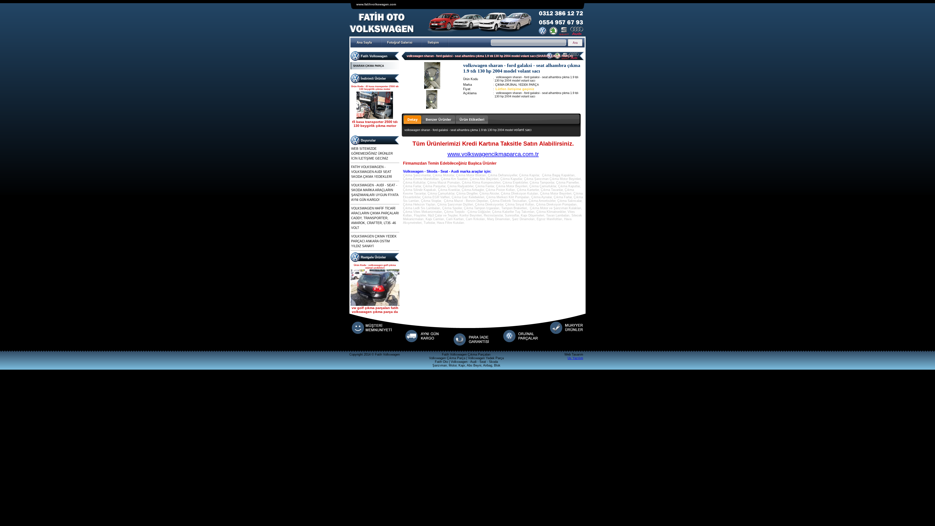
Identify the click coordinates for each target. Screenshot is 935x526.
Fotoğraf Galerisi (399, 42)
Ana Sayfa (364, 42)
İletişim (433, 42)
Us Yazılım (575, 358)
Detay (412, 119)
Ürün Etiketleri (471, 119)
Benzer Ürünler (438, 119)
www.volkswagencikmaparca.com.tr (493, 154)
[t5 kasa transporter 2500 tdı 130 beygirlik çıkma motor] (374, 114)
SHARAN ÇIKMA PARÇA (368, 65)
